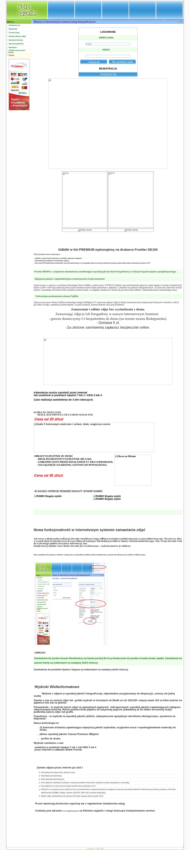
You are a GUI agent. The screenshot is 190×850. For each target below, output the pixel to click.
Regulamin (13, 29)
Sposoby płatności (16, 44)
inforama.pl (91, 848)
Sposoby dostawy (16, 40)
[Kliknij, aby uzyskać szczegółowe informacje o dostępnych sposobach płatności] (19, 109)
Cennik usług (14, 32)
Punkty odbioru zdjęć (17, 36)
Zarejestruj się (14, 25)
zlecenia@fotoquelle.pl (71, 811)
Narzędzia (13, 47)
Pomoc (11, 55)
